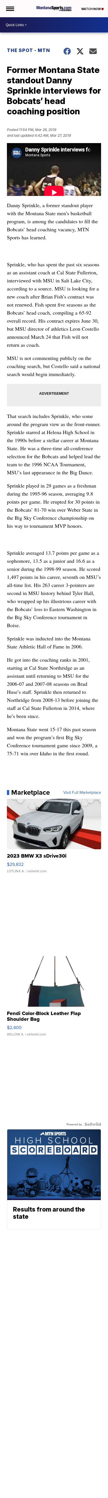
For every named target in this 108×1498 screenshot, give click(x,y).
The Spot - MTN (28, 50)
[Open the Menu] (9, 8)
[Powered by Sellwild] (92, 1124)
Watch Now (91, 9)
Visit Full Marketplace (82, 792)
